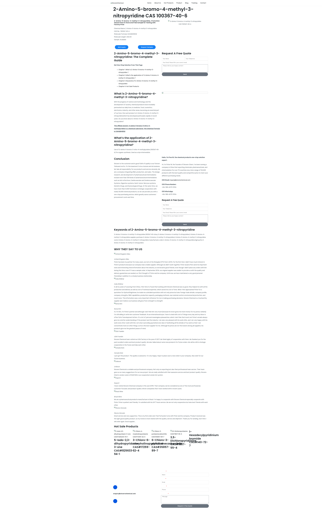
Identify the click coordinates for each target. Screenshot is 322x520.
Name (163, 471)
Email (163, 479)
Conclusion (121, 159)
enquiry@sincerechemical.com (124, 494)
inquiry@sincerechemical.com (180, 180)
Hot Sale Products (126, 426)
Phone (163, 486)
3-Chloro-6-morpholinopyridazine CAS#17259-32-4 (148, 445)
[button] (210, 2)
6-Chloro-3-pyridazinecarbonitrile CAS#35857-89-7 (167, 445)
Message (164, 494)
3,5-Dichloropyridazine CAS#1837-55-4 (183, 442)
